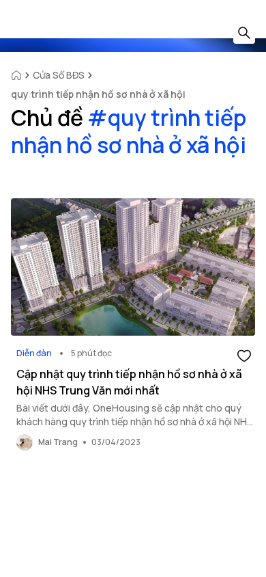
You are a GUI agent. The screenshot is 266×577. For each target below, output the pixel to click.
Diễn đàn (34, 353)
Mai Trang (58, 442)
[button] (244, 355)
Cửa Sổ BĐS (59, 74)
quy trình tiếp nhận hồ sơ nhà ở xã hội (98, 94)
